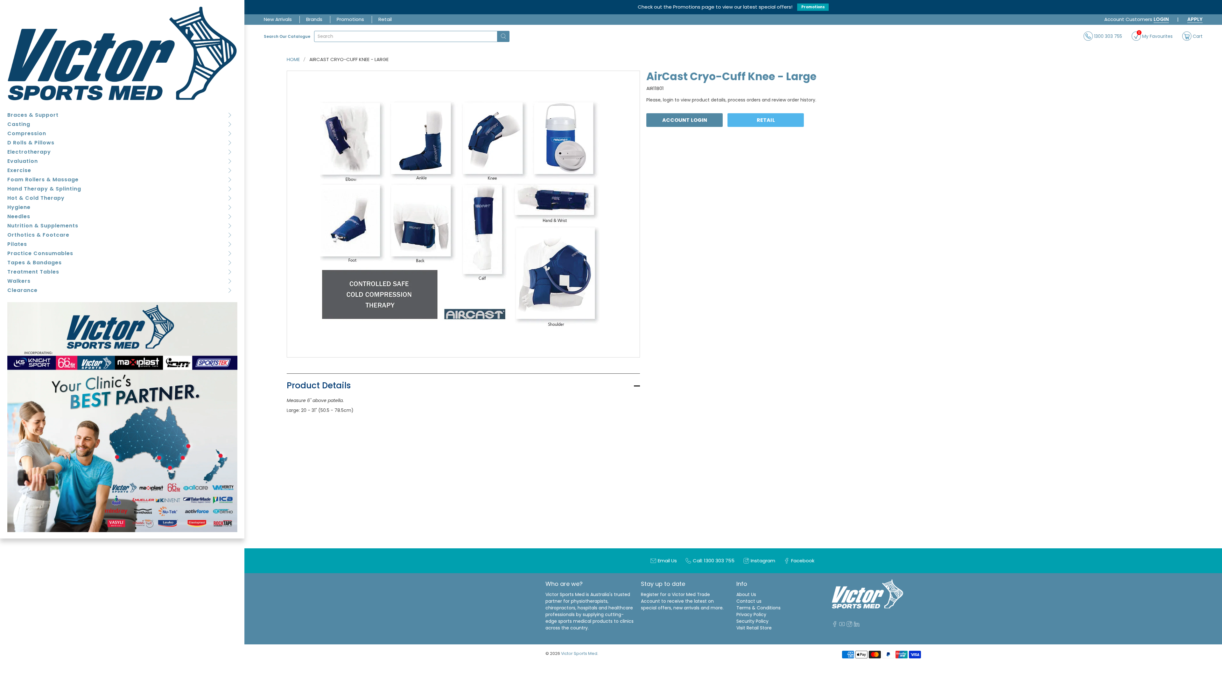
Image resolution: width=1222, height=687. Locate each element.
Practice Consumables (40, 253)
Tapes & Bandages (34, 262)
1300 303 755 (1107, 36)
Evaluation (22, 161)
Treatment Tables (33, 271)
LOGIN (1161, 19)
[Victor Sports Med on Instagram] (849, 625)
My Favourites (1155, 35)
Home (293, 59)
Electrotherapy (29, 152)
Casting (18, 124)
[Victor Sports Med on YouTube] (842, 625)
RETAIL (766, 120)
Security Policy (752, 621)
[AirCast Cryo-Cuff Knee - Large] (463, 214)
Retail (385, 19)
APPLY (1195, 19)
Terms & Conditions (758, 608)
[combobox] (405, 36)
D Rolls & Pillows (30, 142)
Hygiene (19, 207)
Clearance (22, 290)
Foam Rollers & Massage (43, 179)
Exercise (19, 170)
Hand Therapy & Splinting (44, 188)
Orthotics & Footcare (38, 235)
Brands (314, 19)
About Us (746, 594)
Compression (26, 133)
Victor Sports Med (579, 653)
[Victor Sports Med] (122, 53)
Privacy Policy (751, 614)
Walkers (19, 281)
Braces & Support (33, 115)
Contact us (749, 601)
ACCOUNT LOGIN (684, 120)
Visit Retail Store (754, 628)
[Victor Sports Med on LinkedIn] (857, 625)
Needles (18, 216)
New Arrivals (278, 19)
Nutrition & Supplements (42, 225)
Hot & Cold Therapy (36, 198)
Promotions (813, 7)
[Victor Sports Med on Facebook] (835, 625)
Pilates (17, 244)
